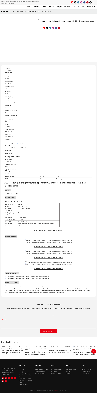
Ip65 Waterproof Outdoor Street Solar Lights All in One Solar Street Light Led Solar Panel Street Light (12, 352)
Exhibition (69, 373)
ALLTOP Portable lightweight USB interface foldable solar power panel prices (29, 11)
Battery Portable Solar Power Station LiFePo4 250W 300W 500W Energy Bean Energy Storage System (35, 353)
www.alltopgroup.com (46, 390)
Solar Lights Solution (40, 373)
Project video (85, 373)
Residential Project (55, 373)
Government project (56, 369)
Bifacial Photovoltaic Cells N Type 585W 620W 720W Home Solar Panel (60, 352)
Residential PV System (41, 371)
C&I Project (53, 371)
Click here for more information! (48, 246)
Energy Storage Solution (41, 369)
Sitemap (56, 390)
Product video (86, 371)
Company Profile (71, 369)
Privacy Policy (63, 390)
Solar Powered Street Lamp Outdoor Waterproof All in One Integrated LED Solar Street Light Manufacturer (84, 353)
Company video (86, 369)
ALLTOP (3, 11)
